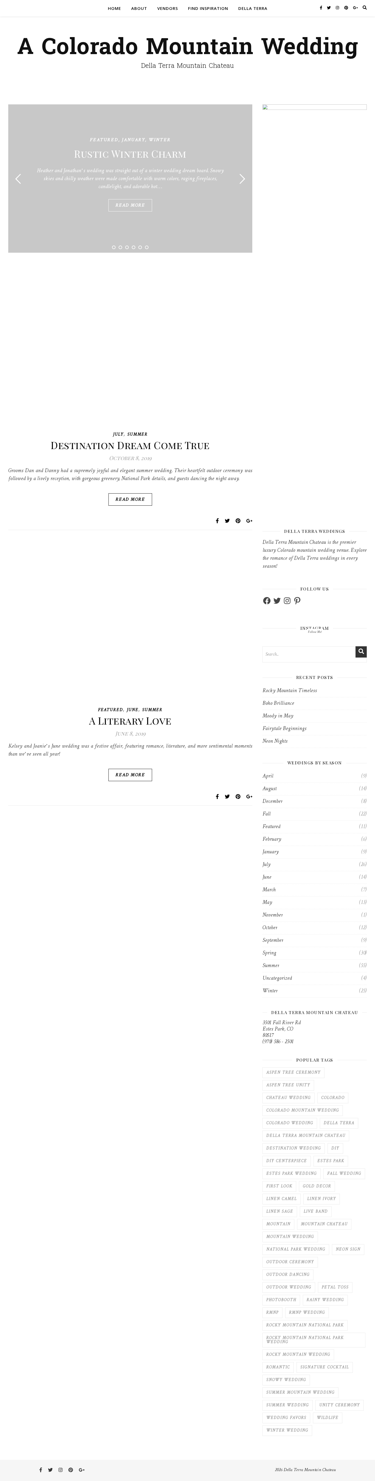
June (132, 710)
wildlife (327, 1418)
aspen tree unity (288, 1085)
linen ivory (321, 1199)
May (267, 902)
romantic (278, 1367)
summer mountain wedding (300, 1392)
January (133, 140)
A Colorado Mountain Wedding (187, 47)
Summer (137, 434)
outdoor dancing (288, 1275)
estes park (330, 1161)
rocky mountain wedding (298, 1355)
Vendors (167, 8)
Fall (266, 814)
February (271, 839)
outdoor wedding (288, 1287)
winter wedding (287, 1430)
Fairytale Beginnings (284, 728)
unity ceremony (339, 1405)
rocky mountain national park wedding (305, 1340)
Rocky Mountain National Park (305, 1325)
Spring (269, 953)
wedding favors (286, 1418)
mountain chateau (324, 1224)
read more (130, 205)
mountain (278, 1224)
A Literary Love (130, 720)
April (267, 776)
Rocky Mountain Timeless (289, 691)
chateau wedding (288, 1098)
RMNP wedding (307, 1313)
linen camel (281, 1199)
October (269, 928)
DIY (335, 1148)
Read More (130, 499)
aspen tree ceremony (293, 1072)
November (272, 915)
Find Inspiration (208, 8)
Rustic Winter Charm (130, 153)
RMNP (272, 1313)
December (272, 801)
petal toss (335, 1287)
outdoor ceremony (290, 1262)
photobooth (281, 1300)
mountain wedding (290, 1237)
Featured (104, 140)
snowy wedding (286, 1380)
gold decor (317, 1186)
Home (114, 8)
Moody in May (277, 716)
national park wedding (295, 1249)
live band (316, 1211)
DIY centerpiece (286, 1161)
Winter (160, 140)
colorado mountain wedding (302, 1110)
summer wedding (287, 1405)
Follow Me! (314, 632)
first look (279, 1186)
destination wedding (293, 1148)
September (272, 940)
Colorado (333, 1098)
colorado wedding (289, 1123)
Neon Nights (274, 741)
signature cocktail (324, 1367)
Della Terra (252, 8)
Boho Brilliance (278, 703)
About (139, 8)
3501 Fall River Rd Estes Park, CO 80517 (281, 1029)
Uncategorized (277, 978)
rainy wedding (325, 1300)
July (118, 434)
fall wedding (344, 1174)
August (269, 789)
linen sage (279, 1211)
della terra (339, 1123)
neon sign (348, 1249)
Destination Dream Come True (130, 445)
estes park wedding (291, 1174)
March (269, 890)
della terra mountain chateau (305, 1136)
